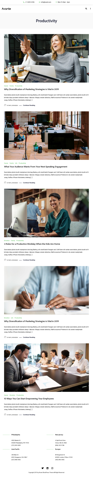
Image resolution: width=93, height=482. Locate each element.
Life (16, 163)
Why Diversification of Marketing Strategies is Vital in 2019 (31, 89)
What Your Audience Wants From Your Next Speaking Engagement (35, 166)
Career (6, 86)
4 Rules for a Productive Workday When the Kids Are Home (32, 244)
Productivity (18, 86)
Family (12, 86)
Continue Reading (29, 105)
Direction (7, 240)
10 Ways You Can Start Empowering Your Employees (29, 398)
